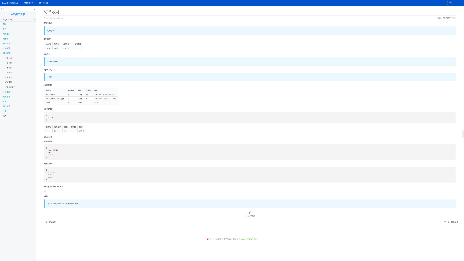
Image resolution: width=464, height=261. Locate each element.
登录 (451, 3)
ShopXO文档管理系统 (10, 3)
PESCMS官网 (216, 239)
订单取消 (8, 67)
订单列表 (8, 58)
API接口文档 (28, 3)
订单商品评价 (10, 87)
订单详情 (8, 63)
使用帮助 (225, 239)
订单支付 (8, 77)
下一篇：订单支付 (451, 222)
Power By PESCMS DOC (248, 239)
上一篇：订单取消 (49, 222)
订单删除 (8, 82)
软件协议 (232, 239)
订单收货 (8, 72)
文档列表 (44, 3)
